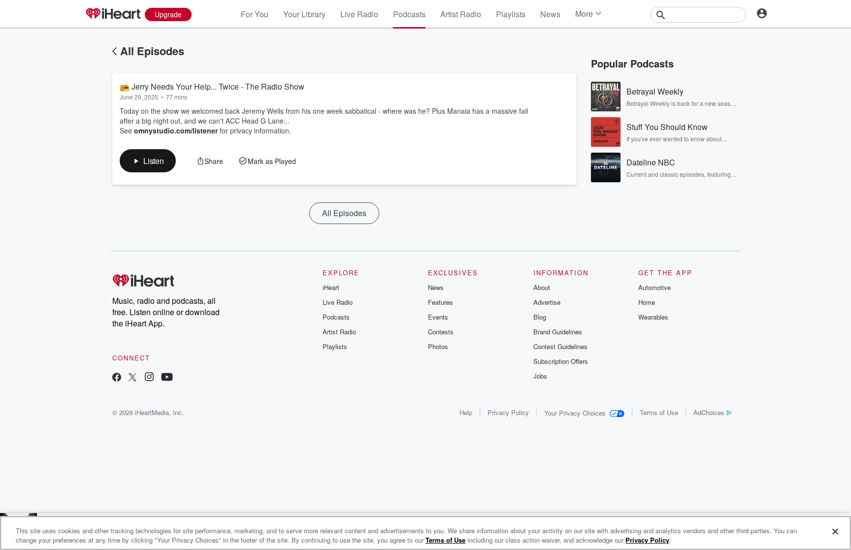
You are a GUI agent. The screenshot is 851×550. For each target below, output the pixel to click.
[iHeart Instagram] (149, 378)
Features (440, 302)
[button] (148, 160)
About (541, 287)
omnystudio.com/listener (176, 130)
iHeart (331, 287)
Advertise (546, 302)
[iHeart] (112, 14)
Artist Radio (460, 14)
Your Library (304, 14)
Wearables (653, 317)
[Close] (835, 532)
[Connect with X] (132, 378)
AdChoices (708, 412)
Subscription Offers (560, 361)
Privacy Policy (508, 412)
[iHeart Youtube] (167, 378)
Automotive (654, 287)
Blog (539, 317)
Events (438, 317)
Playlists (510, 14)
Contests (441, 331)
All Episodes (152, 51)
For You (254, 14)
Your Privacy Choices (575, 413)
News (550, 14)
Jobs (540, 376)
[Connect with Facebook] (116, 378)
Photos (438, 346)
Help (465, 412)
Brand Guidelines (557, 331)
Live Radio (359, 14)
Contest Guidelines (560, 346)
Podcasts (409, 14)
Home (646, 302)
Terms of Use (659, 412)
